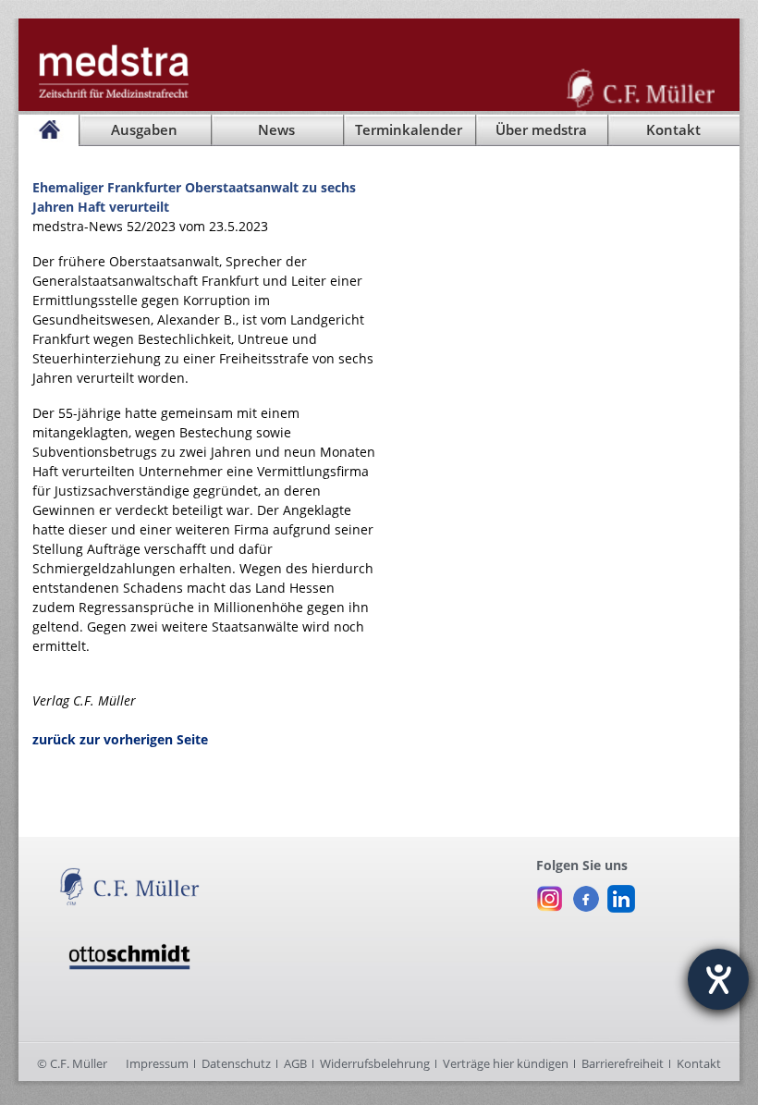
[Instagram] (550, 894)
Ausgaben (144, 130)
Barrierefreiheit (622, 1063)
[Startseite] (48, 130)
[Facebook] (585, 894)
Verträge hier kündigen (505, 1063)
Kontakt (699, 1063)
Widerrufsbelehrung (375, 1063)
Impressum (157, 1063)
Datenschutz (236, 1063)
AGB (295, 1063)
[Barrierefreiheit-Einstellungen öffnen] (718, 979)
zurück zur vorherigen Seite (120, 739)
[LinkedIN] (621, 894)
